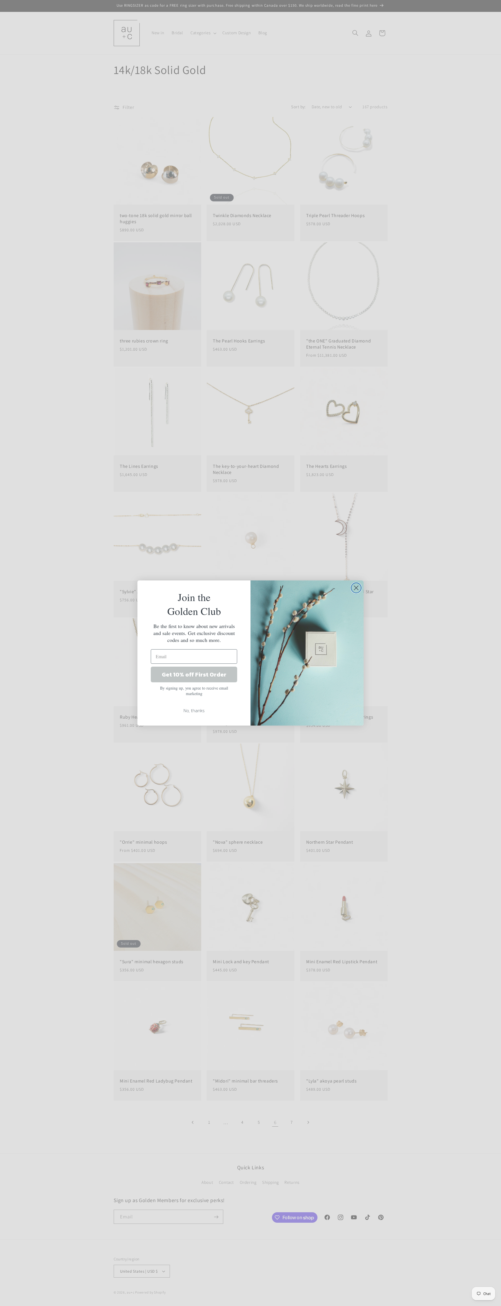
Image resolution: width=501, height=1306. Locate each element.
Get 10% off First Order (194, 674)
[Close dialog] (356, 588)
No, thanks (194, 710)
